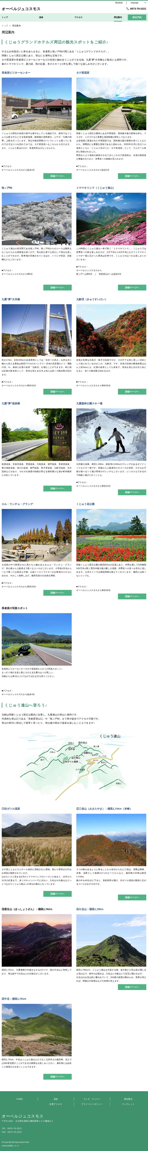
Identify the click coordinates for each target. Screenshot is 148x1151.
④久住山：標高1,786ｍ (90, 909)
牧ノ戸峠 (7, 187)
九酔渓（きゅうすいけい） (92, 299)
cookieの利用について (10, 1146)
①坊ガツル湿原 (11, 808)
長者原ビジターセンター (16, 72)
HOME (19, 1099)
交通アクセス (55, 1104)
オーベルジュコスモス (23, 1116)
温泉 (56, 1099)
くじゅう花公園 (85, 504)
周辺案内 (128, 1099)
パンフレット (128, 1104)
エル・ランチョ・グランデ (17, 504)
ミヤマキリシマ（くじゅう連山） (95, 187)
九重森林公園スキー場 (89, 403)
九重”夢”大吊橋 (11, 299)
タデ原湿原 (82, 72)
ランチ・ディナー (92, 1099)
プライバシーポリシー (92, 1104)
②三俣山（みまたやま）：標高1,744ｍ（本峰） (104, 808)
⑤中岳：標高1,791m (14, 998)
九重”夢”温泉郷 (11, 403)
